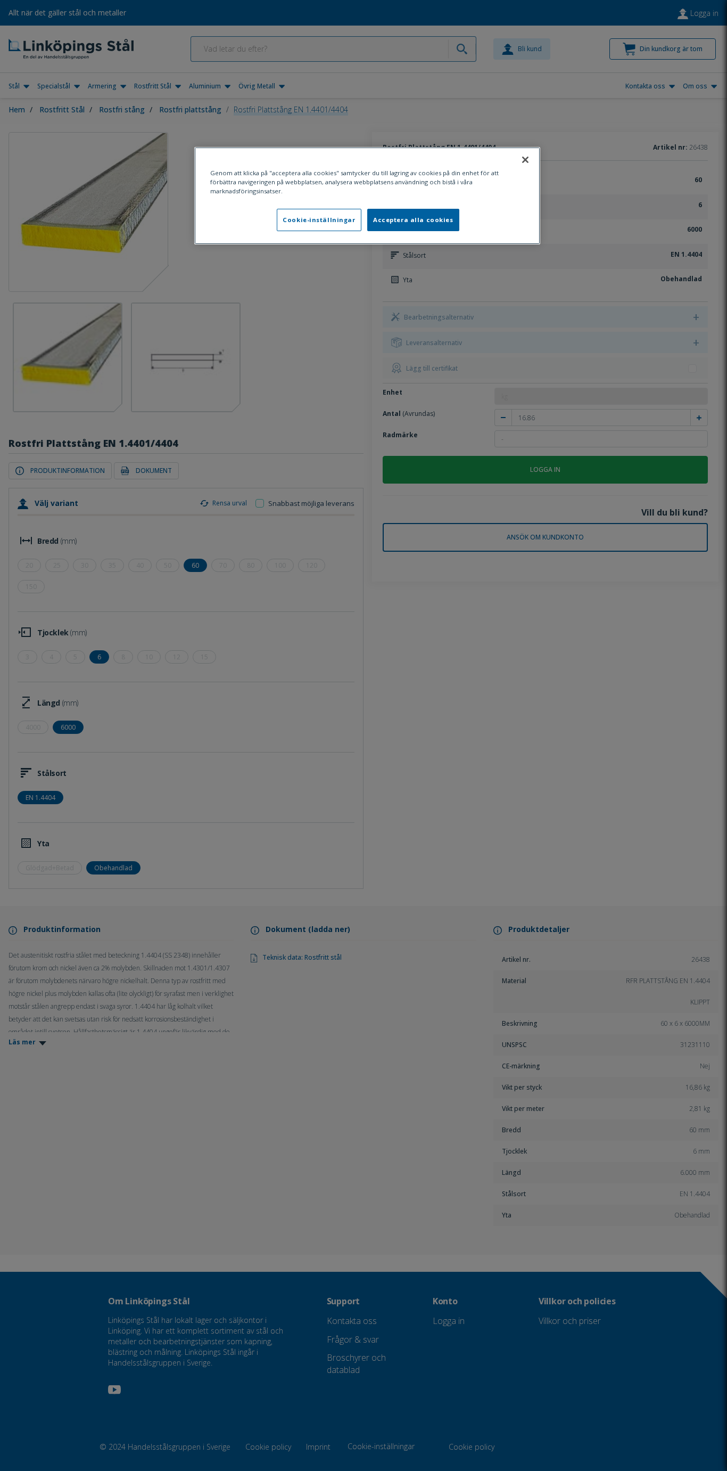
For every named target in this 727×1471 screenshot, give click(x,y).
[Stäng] (525, 159)
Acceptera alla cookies (413, 220)
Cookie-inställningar (319, 220)
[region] (367, 195)
